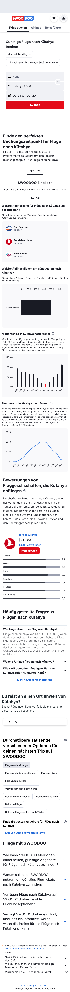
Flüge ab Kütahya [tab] (51, 773)
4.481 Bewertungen (30, 544)
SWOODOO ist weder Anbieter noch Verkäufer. (28, 958)
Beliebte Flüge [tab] (13, 804)
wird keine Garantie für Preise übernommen (25, 948)
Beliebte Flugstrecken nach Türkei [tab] (25, 812)
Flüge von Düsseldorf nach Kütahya (24, 832)
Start (22, 985)
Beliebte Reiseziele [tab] (47, 796)
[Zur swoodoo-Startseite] (23, 18)
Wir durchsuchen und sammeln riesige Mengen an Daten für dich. (29, 965)
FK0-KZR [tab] (35, 170)
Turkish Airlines (28, 534)
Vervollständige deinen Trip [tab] (21, 788)
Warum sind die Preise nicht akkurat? (28, 972)
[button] (6, 18)
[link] (29, 550)
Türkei (43, 985)
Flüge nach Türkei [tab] (15, 780)
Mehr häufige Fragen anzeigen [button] (35, 679)
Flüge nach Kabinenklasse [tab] (20, 773)
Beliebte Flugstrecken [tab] (17, 796)
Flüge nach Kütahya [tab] (16, 765)
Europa (32, 985)
